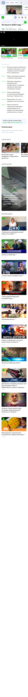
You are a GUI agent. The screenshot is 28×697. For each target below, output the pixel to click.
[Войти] (22, 17)
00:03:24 (4, 67)
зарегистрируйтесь (16, 122)
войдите (5, 122)
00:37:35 (4, 99)
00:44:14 (4, 104)
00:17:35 (4, 81)
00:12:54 (4, 76)
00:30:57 (4, 92)
